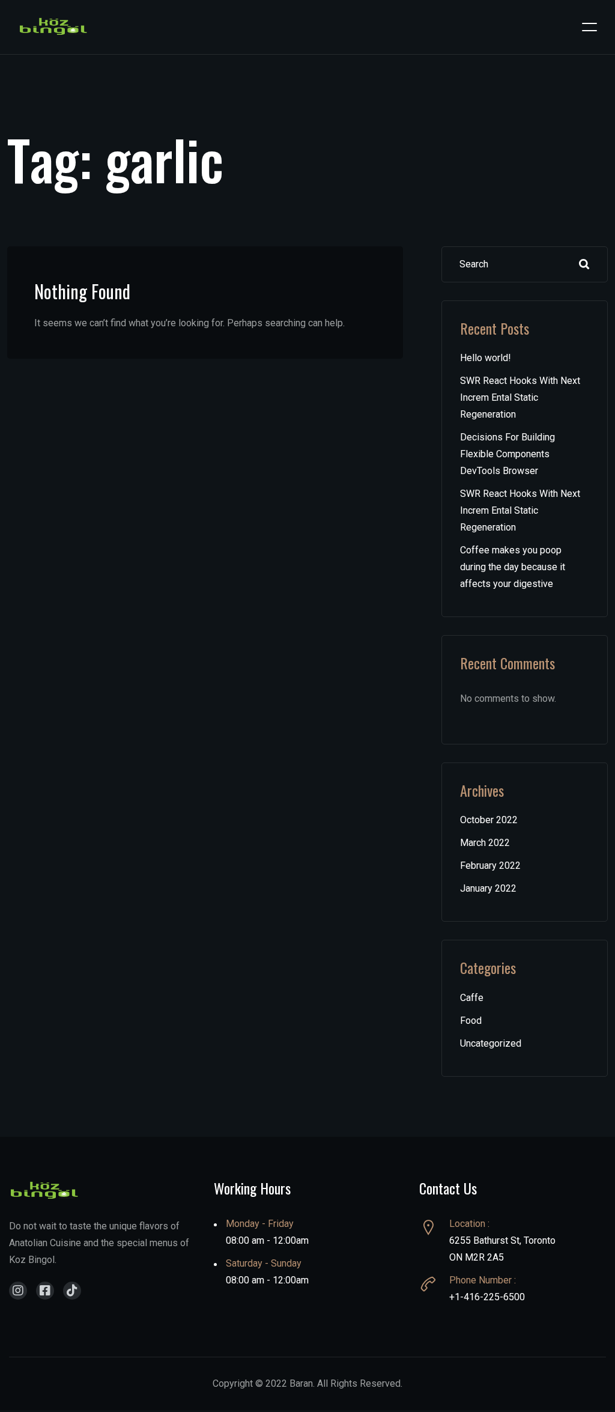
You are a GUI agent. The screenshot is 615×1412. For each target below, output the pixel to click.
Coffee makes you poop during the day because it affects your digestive (512, 566)
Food (471, 1020)
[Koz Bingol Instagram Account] (18, 1291)
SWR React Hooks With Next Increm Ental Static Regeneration (520, 397)
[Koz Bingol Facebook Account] (45, 1291)
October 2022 (489, 820)
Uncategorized (490, 1043)
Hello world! (485, 358)
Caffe (471, 997)
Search (584, 264)
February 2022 (490, 865)
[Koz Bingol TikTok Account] (72, 1291)
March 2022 (485, 842)
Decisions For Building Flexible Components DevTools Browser (507, 453)
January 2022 (488, 888)
